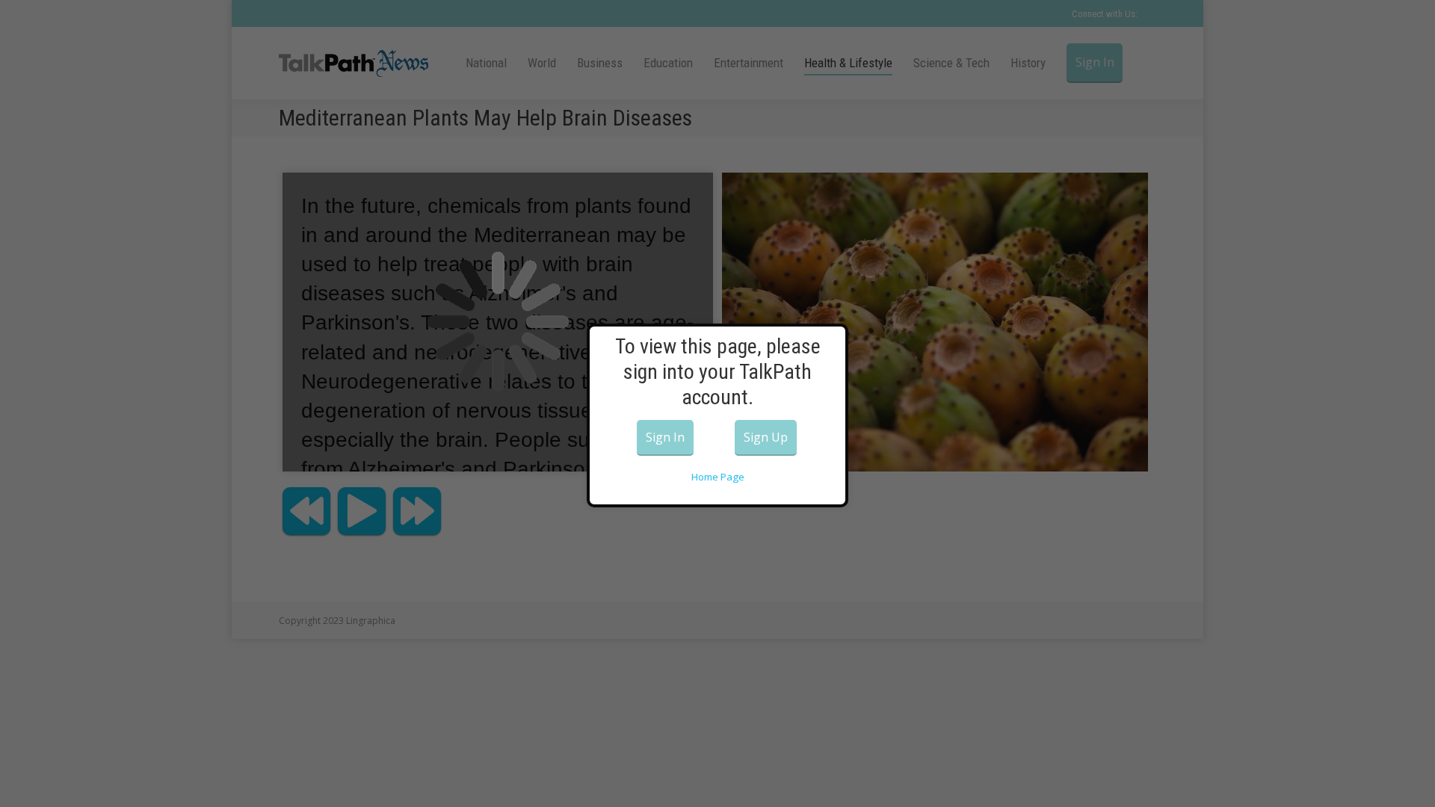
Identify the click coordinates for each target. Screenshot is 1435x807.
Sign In (665, 437)
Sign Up (766, 437)
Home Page (717, 476)
